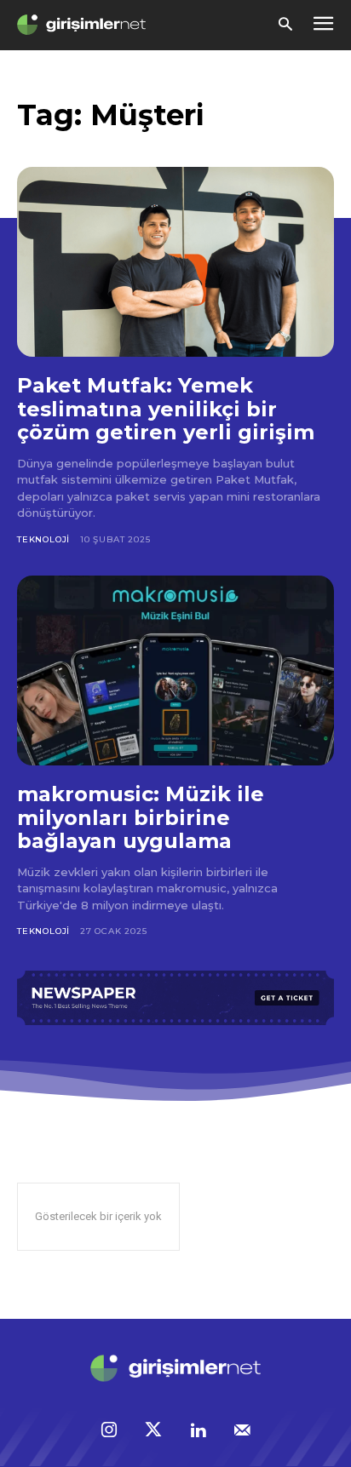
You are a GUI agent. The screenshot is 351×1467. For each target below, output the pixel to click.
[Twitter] (153, 1431)
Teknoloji (43, 539)
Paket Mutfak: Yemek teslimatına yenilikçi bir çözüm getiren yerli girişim (165, 408)
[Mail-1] (242, 1431)
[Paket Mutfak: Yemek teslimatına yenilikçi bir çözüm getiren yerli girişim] (175, 262)
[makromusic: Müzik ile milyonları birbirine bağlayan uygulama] (175, 670)
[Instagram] (109, 1431)
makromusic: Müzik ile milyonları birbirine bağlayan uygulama (140, 817)
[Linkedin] (198, 1431)
